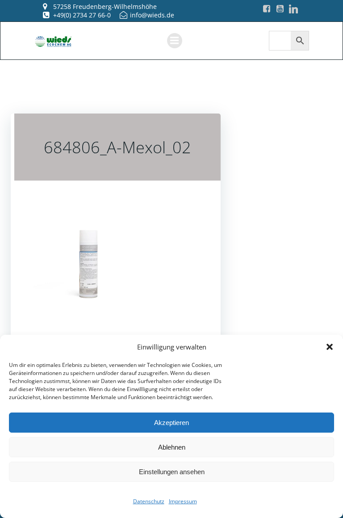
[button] (329, 346)
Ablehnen (171, 447)
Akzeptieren (171, 422)
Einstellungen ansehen (172, 472)
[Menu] (174, 40)
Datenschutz (148, 501)
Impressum (183, 501)
